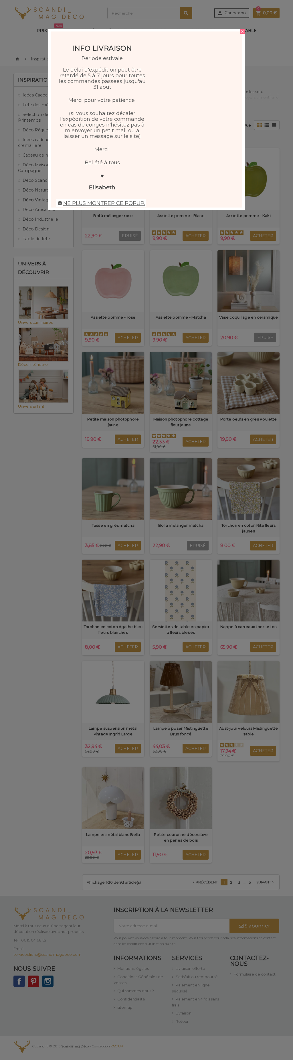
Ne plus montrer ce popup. (104, 203)
